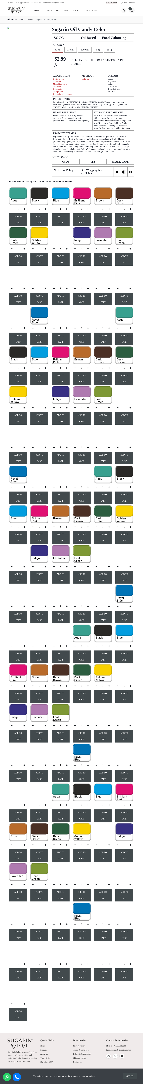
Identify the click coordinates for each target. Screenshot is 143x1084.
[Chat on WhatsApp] (7, 1077)
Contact (76, 10)
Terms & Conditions (81, 1050)
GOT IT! (130, 1076)
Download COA (46, 1062)
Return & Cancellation (82, 1054)
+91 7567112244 (119, 1046)
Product (48, 10)
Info (58, 10)
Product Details (26, 19)
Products (43, 1050)
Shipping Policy (79, 1058)
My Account (129, 3)
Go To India (111, 3)
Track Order (90, 10)
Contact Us (77, 1062)
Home (36, 10)
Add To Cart (18, 219)
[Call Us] (17, 1077)
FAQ (66, 10)
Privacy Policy (79, 1046)
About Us (44, 1054)
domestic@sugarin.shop (121, 1050)
